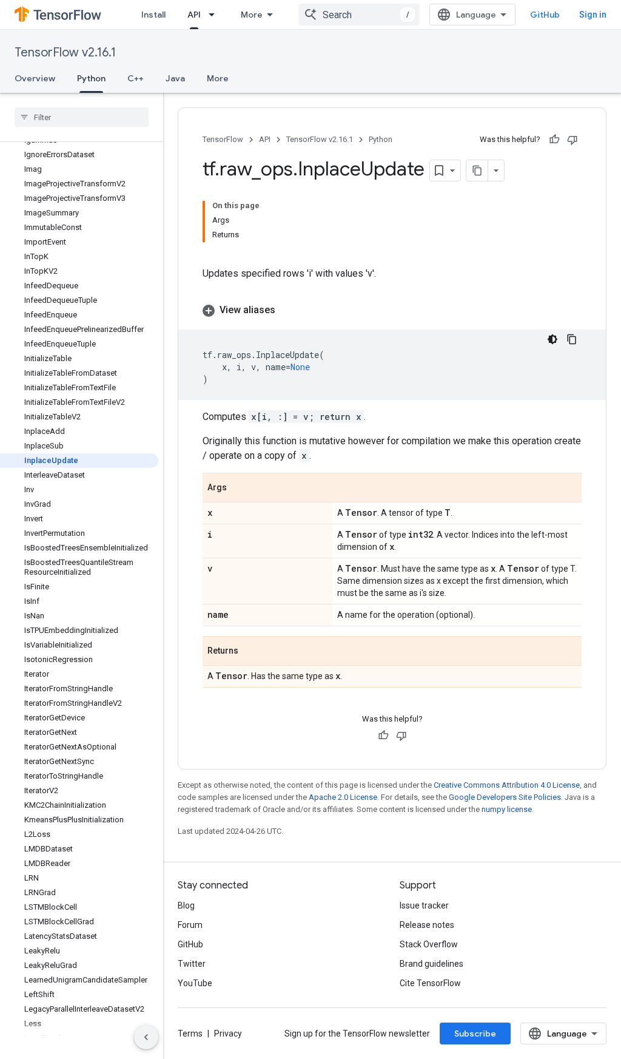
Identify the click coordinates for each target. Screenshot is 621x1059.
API (194, 14)
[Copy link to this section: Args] (239, 488)
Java (175, 78)
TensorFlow (223, 139)
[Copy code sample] (572, 339)
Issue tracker (424, 905)
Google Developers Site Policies (505, 797)
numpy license (507, 809)
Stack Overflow (429, 944)
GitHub (545, 14)
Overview (35, 78)
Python (91, 78)
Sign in (592, 14)
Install (153, 14)
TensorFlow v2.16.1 (65, 52)
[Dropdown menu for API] (215, 14)
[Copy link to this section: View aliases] (287, 310)
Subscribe (475, 1033)
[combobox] (359, 14)
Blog (186, 905)
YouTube (195, 983)
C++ (135, 78)
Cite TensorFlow (430, 983)
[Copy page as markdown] (477, 170)
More (252, 14)
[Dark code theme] (552, 339)
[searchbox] (82, 117)
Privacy (228, 1033)
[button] (392, 310)
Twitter (192, 964)
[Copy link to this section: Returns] (250, 652)
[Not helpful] (572, 139)
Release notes (427, 925)
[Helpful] (554, 139)
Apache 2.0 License (343, 797)
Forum (190, 925)
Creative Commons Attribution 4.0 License (507, 785)
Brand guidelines (431, 964)
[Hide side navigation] (146, 1037)
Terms (190, 1033)
